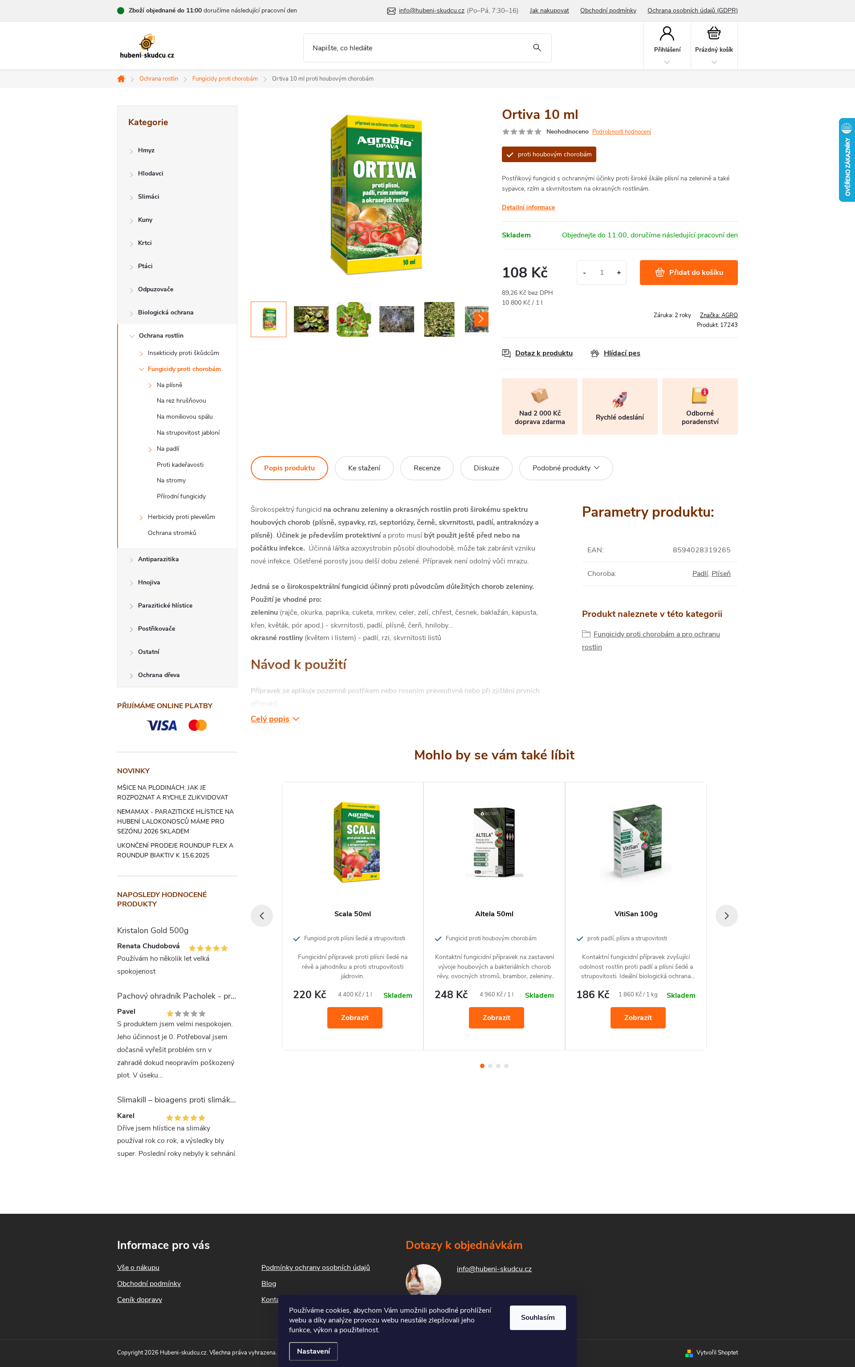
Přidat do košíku (696, 272)
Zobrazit (355, 1018)
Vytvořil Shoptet (717, 1353)
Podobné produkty (561, 468)
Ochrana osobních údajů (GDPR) (692, 10)
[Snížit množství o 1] (584, 273)
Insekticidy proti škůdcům (183, 353)
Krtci (145, 243)
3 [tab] (498, 1066)
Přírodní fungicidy (181, 496)
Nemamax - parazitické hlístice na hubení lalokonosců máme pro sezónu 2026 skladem (175, 822)
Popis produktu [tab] (289, 468)
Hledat (537, 47)
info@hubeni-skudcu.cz (494, 1269)
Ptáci (145, 266)
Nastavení (313, 1351)
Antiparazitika (158, 559)
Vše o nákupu (138, 1267)
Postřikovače (156, 628)
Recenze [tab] (427, 468)
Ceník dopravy (139, 1299)
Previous (262, 916)
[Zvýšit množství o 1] (618, 273)
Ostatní (148, 652)
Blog (268, 1283)
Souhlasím (538, 1317)
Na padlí (168, 449)
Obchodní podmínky (608, 10)
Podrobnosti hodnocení (621, 131)
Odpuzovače (155, 289)
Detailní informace (528, 207)
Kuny (145, 220)
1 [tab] (482, 1066)
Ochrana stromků (172, 533)
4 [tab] (506, 1066)
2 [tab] (490, 1066)
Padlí (700, 574)
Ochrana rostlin (161, 335)
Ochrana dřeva (159, 675)
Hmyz (146, 150)
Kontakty (275, 1299)
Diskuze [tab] (486, 468)
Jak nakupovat (549, 10)
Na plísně (169, 385)
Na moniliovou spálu (185, 416)
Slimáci (148, 196)
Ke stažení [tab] (364, 468)
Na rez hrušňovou (181, 400)
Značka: (719, 315)
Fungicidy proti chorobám (184, 369)
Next (727, 916)
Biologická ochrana (166, 312)
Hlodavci (150, 173)
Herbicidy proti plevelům (181, 517)
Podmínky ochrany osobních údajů (315, 1267)
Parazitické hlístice (165, 605)
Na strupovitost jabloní (188, 432)
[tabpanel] (352, 916)
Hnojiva (149, 582)
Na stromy (171, 480)
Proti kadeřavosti (180, 465)
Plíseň (721, 574)
